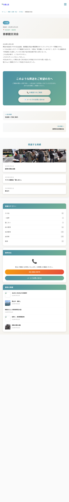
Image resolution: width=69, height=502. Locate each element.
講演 (34, 241)
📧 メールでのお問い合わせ (34, 99)
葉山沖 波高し (16, 301)
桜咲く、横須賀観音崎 (18, 317)
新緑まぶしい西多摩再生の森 (13, 309)
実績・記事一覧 (12, 12)
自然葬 (34, 236)
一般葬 (34, 218)
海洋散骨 (34, 232)
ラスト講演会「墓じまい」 (13, 180)
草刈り (7, 191)
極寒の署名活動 (10, 169)
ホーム (4, 12)
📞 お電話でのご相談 (34, 92)
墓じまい (34, 222)
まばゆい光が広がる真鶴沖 (19, 293)
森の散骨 (34, 227)
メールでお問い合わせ (34, 278)
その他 (21, 12)
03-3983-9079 (34, 272)
